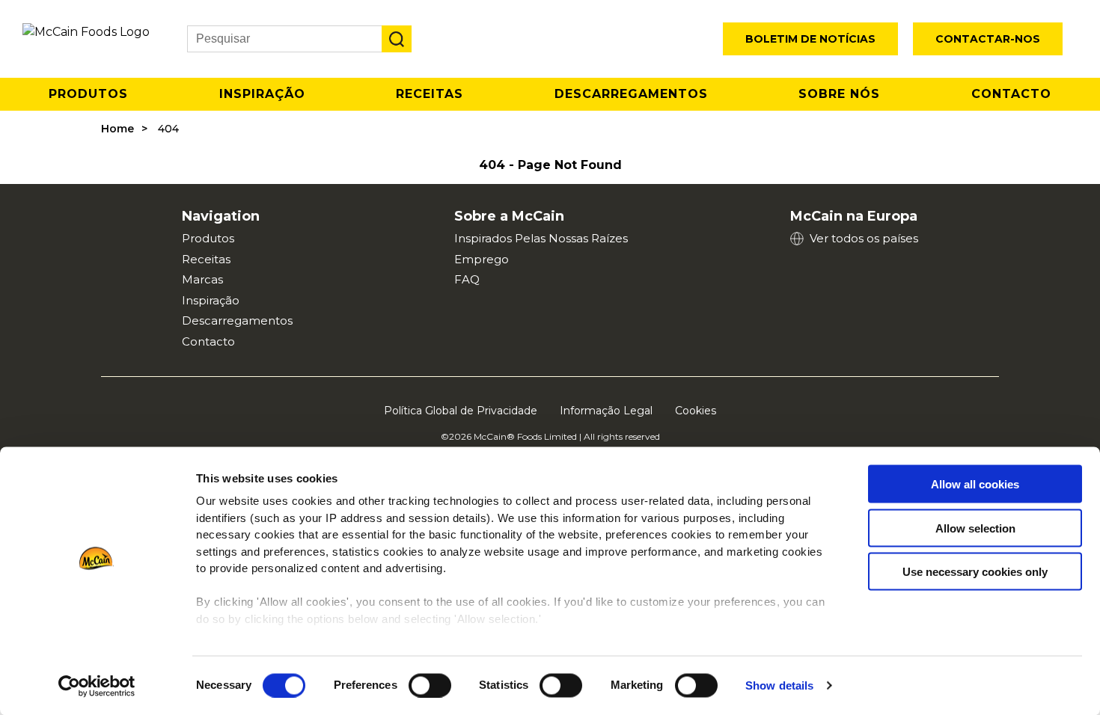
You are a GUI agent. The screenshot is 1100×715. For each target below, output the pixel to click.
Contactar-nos (987, 39)
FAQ (467, 279)
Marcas (202, 279)
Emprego (481, 259)
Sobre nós (839, 94)
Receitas (429, 94)
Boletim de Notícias (810, 39)
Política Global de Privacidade (460, 410)
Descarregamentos (631, 94)
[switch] (430, 685)
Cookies (695, 410)
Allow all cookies (975, 484)
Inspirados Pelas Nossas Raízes (541, 238)
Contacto (1011, 94)
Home (117, 128)
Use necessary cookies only (975, 571)
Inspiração (262, 94)
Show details (779, 685)
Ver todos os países (864, 238)
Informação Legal (606, 410)
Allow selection (975, 527)
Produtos (88, 94)
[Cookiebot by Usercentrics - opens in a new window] (96, 686)
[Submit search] (397, 38)
